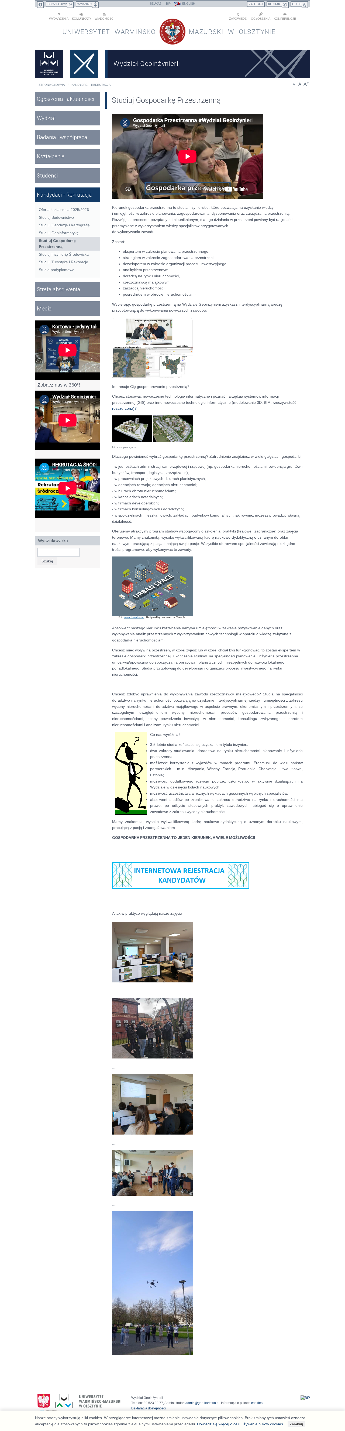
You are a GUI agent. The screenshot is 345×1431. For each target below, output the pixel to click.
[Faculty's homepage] (84, 64)
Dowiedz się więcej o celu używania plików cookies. (240, 1424)
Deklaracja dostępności (148, 1408)
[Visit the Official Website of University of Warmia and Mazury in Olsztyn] (49, 64)
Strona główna (52, 84)
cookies (257, 1403)
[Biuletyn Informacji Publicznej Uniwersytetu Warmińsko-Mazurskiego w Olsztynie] (305, 1398)
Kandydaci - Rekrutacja (91, 84)
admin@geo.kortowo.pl (202, 1403)
